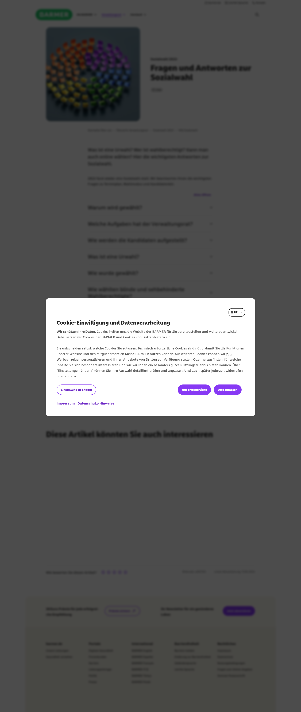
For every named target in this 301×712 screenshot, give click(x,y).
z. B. (229, 354)
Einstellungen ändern (76, 389)
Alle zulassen (227, 389)
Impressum (66, 403)
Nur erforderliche (194, 389)
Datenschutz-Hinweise (96, 403)
